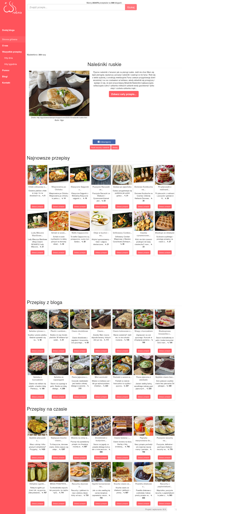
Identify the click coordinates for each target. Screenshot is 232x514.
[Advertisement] (104, 32)
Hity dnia (7, 57)
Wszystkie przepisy (12, 51)
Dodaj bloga (8, 30)
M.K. (165, 509)
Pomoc (5, 70)
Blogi (5, 76)
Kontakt (6, 82)
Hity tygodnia (9, 64)
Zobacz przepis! (37, 206)
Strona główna (9, 39)
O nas (5, 45)
